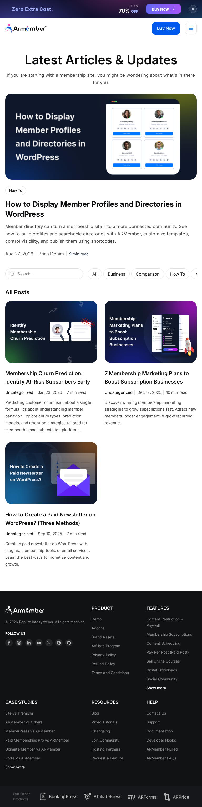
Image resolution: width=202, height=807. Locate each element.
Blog (95, 713)
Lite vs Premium (19, 713)
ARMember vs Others (23, 722)
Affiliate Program (106, 646)
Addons (98, 628)
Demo (97, 619)
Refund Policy (103, 663)
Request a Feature (107, 758)
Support (153, 722)
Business (116, 274)
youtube (39, 642)
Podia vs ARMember (22, 758)
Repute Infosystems (36, 622)
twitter (49, 642)
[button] (166, 28)
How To (177, 274)
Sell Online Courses (163, 661)
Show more (156, 688)
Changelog (101, 731)
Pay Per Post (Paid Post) (168, 652)
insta (19, 642)
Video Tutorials (104, 722)
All (94, 274)
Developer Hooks (161, 740)
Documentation (160, 731)
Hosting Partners (106, 749)
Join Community (105, 740)
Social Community (162, 679)
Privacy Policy (104, 655)
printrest (59, 642)
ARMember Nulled (162, 749)
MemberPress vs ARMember (30, 731)
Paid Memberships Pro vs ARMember (37, 740)
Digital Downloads (162, 670)
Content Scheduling (163, 643)
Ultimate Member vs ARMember (32, 749)
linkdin (29, 642)
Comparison (148, 274)
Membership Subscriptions (169, 634)
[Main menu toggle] (191, 28)
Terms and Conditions (110, 672)
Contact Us (156, 713)
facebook (9, 642)
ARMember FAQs (161, 758)
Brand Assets (103, 637)
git (69, 642)
